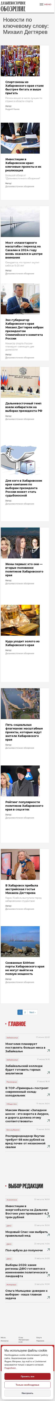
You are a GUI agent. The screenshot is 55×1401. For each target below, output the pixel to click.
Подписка (40, 1341)
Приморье (12, 1082)
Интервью (11, 1284)
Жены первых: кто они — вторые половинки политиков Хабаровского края (24, 569)
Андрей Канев (12, 108)
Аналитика (12, 1200)
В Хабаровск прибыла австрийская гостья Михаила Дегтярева (21, 889)
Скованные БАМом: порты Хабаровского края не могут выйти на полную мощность (24, 968)
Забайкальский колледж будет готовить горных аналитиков (24, 1069)
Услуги (39, 1338)
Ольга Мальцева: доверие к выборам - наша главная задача (26, 1294)
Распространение (24, 1341)
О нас (21, 1338)
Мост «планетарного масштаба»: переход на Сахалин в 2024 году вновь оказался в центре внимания (24, 250)
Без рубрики (13, 1130)
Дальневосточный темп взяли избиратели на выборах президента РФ (23, 407)
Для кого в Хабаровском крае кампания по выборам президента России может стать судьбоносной (23, 488)
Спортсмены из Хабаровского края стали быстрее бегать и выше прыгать (24, 87)
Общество (12, 1104)
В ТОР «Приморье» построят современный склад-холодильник (27, 1091)
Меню (3, 1338)
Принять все (27, 1376)
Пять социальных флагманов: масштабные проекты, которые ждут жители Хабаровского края (24, 732)
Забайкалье (12, 1037)
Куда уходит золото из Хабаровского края (22, 643)
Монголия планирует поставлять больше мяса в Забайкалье (25, 1047)
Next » (32, 1012)
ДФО (9, 1226)
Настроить (27, 1393)
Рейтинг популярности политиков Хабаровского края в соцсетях (24, 805)
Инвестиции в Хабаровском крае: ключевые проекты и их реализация (23, 165)
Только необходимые (27, 1385)
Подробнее (10, 1368)
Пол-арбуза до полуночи (24, 1250)
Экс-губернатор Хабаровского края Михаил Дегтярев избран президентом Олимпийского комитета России (24, 329)
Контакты (4, 1341)
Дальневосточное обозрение (19, 186)
